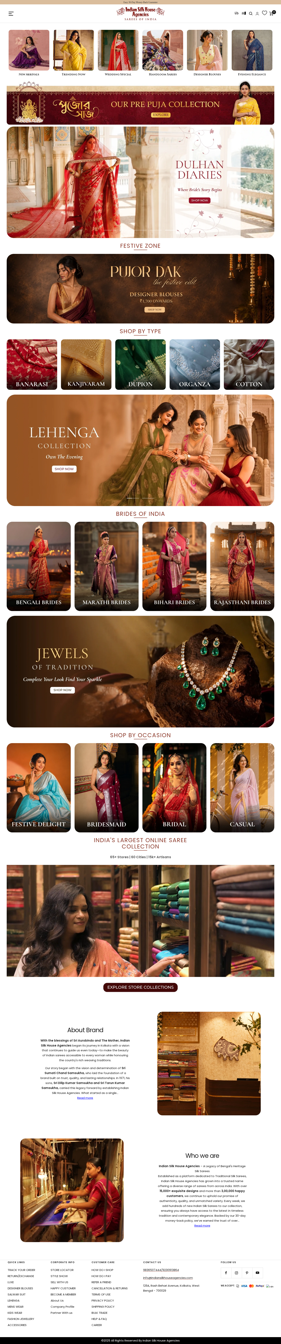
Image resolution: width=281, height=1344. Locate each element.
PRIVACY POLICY (103, 1300)
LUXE (11, 1282)
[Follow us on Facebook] (226, 1273)
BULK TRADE (99, 1313)
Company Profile (62, 1307)
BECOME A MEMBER (63, 1294)
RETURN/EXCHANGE (21, 1276)
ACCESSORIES (17, 1325)
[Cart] (271, 13)
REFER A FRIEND (101, 1282)
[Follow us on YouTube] (257, 1273)
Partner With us (61, 1313)
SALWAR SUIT (17, 1294)
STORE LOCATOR (62, 1270)
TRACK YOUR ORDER (21, 1270)
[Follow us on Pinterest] (247, 1273)
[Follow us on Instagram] (236, 1273)
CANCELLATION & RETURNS (110, 1288)
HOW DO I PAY (101, 1276)
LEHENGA (13, 1300)
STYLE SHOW (59, 1276)
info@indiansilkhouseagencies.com (168, 1278)
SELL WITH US (59, 1282)
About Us (57, 1300)
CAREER (97, 1325)
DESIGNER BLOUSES (20, 1288)
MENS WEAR (16, 1307)
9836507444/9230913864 (161, 1270)
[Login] (257, 13)
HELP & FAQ (99, 1319)
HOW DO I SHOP (102, 1270)
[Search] (251, 13)
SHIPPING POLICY (103, 1307)
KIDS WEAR (15, 1313)
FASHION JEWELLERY (21, 1319)
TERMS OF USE (101, 1294)
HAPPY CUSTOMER (63, 1288)
